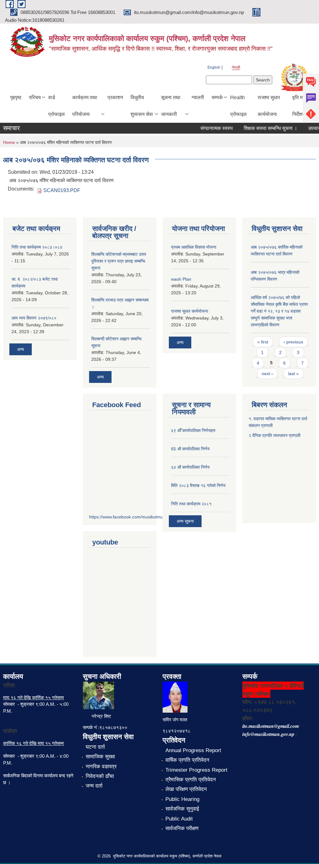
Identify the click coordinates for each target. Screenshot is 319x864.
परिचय (35, 97)
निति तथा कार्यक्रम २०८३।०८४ (37, 247)
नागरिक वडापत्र (101, 767)
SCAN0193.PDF (61, 190)
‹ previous (293, 341)
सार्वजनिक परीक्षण (181, 828)
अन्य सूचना (185, 521)
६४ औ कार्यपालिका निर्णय (190, 467)
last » (293, 373)
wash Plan (181, 279)
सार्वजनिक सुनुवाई (182, 809)
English (213, 67)
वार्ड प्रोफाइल (56, 106)
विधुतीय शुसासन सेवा (142, 106)
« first (262, 341)
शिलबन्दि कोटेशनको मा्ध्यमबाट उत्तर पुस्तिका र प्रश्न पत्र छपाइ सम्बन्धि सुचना (118, 261)
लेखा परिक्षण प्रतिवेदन (186, 789)
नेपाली (236, 67)
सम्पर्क (217, 97)
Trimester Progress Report (196, 770)
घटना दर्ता (95, 747)
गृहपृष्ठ (15, 97)
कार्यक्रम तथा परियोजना (84, 106)
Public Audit (179, 819)
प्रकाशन (115, 97)
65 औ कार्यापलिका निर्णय (190, 448)
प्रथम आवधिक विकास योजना (193, 247)
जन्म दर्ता (94, 786)
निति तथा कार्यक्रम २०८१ (191, 503)
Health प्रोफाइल (238, 106)
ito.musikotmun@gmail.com (270, 726)
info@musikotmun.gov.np (268, 734)
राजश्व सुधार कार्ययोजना (269, 106)
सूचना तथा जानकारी (170, 106)
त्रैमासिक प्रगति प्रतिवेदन (190, 780)
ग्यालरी (198, 97)
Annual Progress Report (193, 750)
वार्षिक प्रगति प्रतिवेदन (187, 760)
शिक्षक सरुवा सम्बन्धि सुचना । (265, 128)
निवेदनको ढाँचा (100, 776)
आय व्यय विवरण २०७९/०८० (34, 317)
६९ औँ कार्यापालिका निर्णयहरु (193, 430)
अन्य (20, 349)
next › (267, 373)
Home (9, 142)
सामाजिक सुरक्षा (100, 757)
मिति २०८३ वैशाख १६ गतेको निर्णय (198, 485)
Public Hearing (182, 799)
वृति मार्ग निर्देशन (299, 106)
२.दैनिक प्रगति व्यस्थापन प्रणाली (274, 435)
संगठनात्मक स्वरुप (211, 128)
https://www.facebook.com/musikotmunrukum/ (134, 516)
